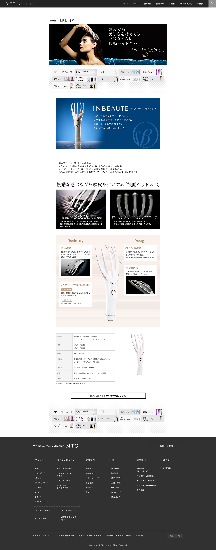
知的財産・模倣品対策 (146, 485)
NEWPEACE (40, 501)
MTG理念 (90, 468)
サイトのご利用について (43, 535)
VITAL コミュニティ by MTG (69, 518)
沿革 (88, 492)
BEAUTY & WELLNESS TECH (144, 469)
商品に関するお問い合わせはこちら (108, 395)
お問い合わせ (166, 445)
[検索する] (212, 3)
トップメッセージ (64, 468)
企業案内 (90, 459)
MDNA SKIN (40, 482)
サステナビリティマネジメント (64, 474)
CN (31, 4)
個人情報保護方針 (66, 535)
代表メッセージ (92, 478)
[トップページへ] (11, 3)
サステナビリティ (66, 459)
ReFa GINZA (66, 510)
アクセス (89, 487)
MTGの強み (91, 473)
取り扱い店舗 (40, 518)
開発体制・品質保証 (145, 476)
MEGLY (38, 478)
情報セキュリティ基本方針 (90, 535)
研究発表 (140, 490)
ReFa (37, 468)
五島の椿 (38, 473)
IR (113, 459)
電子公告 (139, 535)
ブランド (39, 459)
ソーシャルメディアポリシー (118, 535)
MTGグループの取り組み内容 (63, 486)
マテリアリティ (63, 480)
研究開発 (141, 459)
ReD (36, 497)
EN (26, 4)
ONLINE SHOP (41, 510)
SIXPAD (38, 487)
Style (37, 492)
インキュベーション (145, 480)
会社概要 (89, 482)
